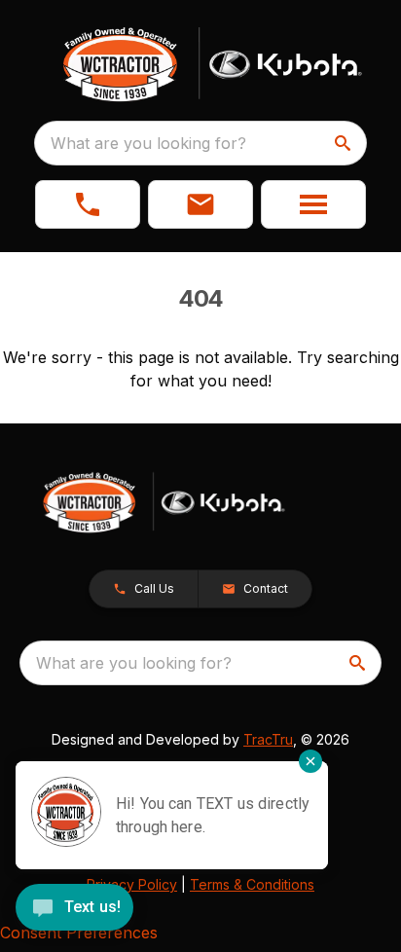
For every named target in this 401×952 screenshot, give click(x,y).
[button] (87, 204)
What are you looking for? (148, 143)
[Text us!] (74, 909)
